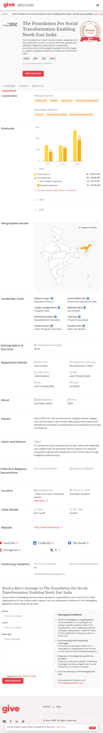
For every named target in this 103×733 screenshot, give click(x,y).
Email (5, 622)
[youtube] (4, 722)
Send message (13, 680)
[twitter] (23, 722)
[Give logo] (20, 709)
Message (7, 634)
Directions (40, 500)
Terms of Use (29, 676)
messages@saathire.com (71, 683)
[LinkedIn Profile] (52, 298)
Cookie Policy (60, 727)
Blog (59, 706)
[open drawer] (97, 5)
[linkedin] (17, 722)
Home (5, 14)
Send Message (33, 73)
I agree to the (21, 676)
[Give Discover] (18, 5)
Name (5, 611)
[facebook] (10, 722)
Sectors (46, 706)
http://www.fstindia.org (47, 527)
